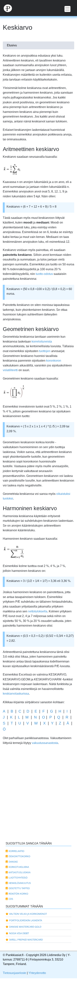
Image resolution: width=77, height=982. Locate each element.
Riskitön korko (18, 893)
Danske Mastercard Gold (25, 926)
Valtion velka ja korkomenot (28, 913)
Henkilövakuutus (20, 883)
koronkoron (53, 360)
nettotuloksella (37, 611)
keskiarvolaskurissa (16, 693)
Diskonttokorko (19, 856)
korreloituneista (42, 341)
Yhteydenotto (37, 973)
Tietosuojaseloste (14, 973)
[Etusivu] (38, 8)
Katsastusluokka (19, 872)
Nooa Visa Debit (19, 933)
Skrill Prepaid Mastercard (26, 939)
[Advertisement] (38, 797)
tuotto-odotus (44, 273)
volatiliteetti (10, 370)
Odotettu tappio (19, 888)
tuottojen (44, 351)
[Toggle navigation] (67, 9)
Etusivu (12, 45)
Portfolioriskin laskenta (25, 920)
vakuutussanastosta (45, 742)
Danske (13, 861)
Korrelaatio (16, 851)
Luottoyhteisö (18, 877)
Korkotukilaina (19, 867)
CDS (11, 899)
